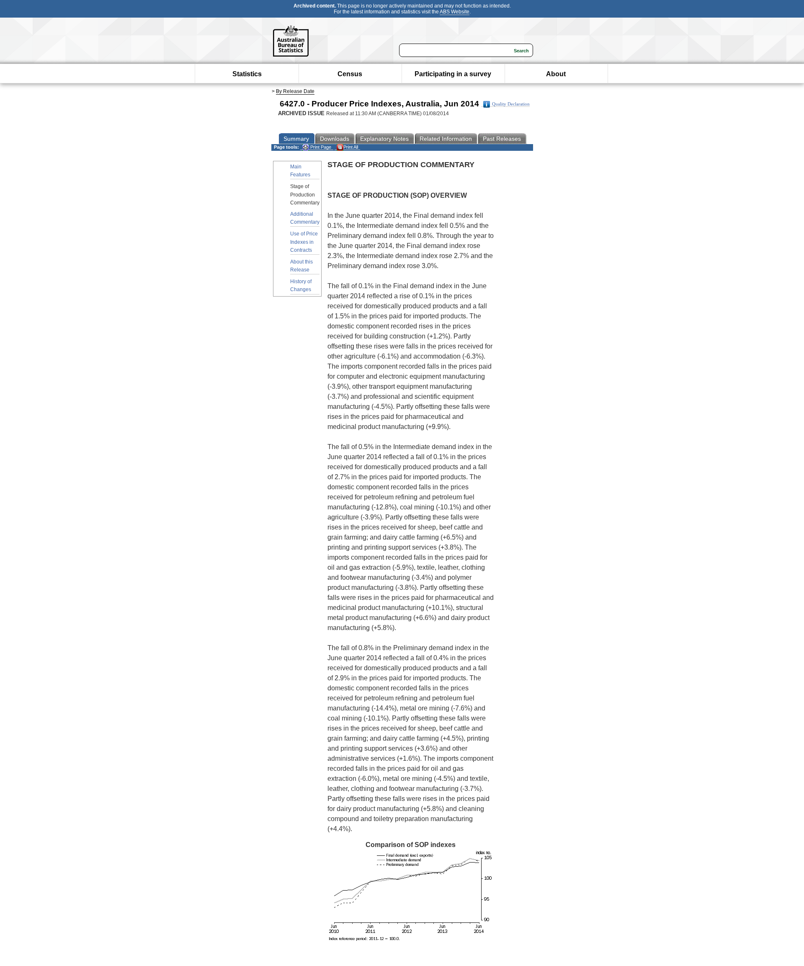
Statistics (247, 73)
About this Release (301, 266)
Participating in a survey (453, 73)
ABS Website (454, 12)
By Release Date (295, 91)
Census (350, 73)
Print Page (320, 147)
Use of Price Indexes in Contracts (304, 242)
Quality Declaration (511, 104)
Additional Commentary (305, 218)
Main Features (300, 171)
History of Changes (301, 285)
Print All (350, 147)
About (556, 73)
